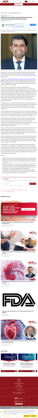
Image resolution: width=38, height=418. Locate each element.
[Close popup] (35, 203)
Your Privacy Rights (7, 415)
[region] (19, 413)
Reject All (33, 415)
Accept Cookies (26, 415)
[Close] (36, 410)
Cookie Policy (14, 413)
